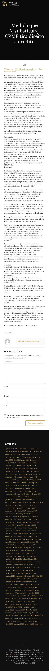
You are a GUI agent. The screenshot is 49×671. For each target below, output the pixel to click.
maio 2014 (9, 542)
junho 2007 (18, 607)
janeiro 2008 (9, 601)
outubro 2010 (10, 576)
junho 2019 (37, 494)
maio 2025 (9, 460)
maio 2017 (33, 514)
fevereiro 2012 (26, 562)
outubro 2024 (10, 466)
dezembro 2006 (31, 610)
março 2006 (18, 615)
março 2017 (17, 516)
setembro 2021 (10, 480)
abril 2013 (24, 550)
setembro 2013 (20, 548)
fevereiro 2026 (27, 451)
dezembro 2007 (20, 601)
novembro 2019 (22, 491)
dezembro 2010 (19, 573)
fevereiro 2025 (35, 460)
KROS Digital (12, 654)
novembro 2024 (31, 463)
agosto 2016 (21, 522)
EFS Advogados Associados (24, 69)
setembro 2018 (20, 502)
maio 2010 (17, 579)
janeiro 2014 (9, 545)
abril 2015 (8, 533)
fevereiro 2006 (28, 615)
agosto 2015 (9, 531)
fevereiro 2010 (10, 582)
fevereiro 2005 (19, 624)
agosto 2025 (21, 457)
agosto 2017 (9, 514)
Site (5, 406)
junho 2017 (26, 514)
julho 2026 (18, 449)
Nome (6, 387)
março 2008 (26, 598)
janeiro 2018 (20, 508)
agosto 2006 (33, 613)
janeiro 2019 (9, 499)
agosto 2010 (31, 576)
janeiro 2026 (37, 451)
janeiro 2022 (37, 474)
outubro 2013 (9, 548)
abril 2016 (29, 522)
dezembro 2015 (30, 525)
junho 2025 (38, 457)
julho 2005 (19, 621)
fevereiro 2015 (27, 533)
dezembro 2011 (10, 565)
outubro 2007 (10, 604)
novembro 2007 (32, 601)
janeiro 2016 (20, 525)
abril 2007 (35, 607)
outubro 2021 (32, 477)
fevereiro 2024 (10, 471)
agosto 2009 (10, 587)
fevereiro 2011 (33, 570)
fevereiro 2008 (36, 598)
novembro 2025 (22, 454)
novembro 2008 (22, 593)
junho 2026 (27, 449)
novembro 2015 (10, 528)
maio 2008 (9, 598)
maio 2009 (36, 587)
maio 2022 (37, 471)
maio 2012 (33, 559)
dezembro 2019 (10, 491)
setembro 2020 (26, 483)
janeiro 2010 (20, 582)
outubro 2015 (21, 528)
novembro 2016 (22, 519)
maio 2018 (17, 505)
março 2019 (25, 497)
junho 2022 (29, 471)
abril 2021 (16, 483)
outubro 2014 (32, 536)
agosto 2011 (20, 567)
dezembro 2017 (30, 508)
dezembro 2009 (31, 582)
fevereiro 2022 (27, 474)
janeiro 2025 (9, 463)
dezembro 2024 (20, 463)
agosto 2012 (9, 559)
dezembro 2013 (20, 545)
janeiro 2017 (36, 516)
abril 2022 (9, 474)
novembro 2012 (10, 556)
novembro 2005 (22, 618)
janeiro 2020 (30, 488)
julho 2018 (39, 502)
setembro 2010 (20, 576)
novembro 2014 (22, 536)
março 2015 (17, 533)
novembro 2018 (31, 499)
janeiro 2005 (29, 624)
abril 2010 (25, 579)
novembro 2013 (31, 545)
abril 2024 (33, 468)
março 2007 (9, 610)
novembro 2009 (11, 584)
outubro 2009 (22, 584)
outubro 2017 (21, 511)
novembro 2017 (10, 511)
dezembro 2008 (11, 593)
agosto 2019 (21, 494)
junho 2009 (28, 587)
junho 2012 (26, 559)
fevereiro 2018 (10, 508)
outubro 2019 (32, 491)
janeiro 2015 (36, 533)
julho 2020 (9, 485)
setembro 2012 (31, 556)
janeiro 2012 (36, 562)
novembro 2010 (31, 573)
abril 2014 (16, 542)
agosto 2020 (36, 483)
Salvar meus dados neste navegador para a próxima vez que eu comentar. (24, 416)
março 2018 (33, 505)
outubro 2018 (10, 502)
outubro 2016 (32, 519)
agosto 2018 (31, 502)
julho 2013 (38, 548)
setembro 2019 (10, 494)
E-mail (6, 396)
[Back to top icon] (24, 644)
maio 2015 (34, 531)
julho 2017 (18, 514)
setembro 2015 (32, 528)
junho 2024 (17, 468)
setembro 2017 (31, 511)
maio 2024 (25, 468)
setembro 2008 (11, 596)
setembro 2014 (10, 539)
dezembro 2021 (10, 477)
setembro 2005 (34, 618)
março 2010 (33, 579)
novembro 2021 (22, 477)
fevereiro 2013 (10, 553)
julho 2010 (39, 576)
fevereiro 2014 (34, 542)
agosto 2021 (21, 480)
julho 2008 (31, 596)
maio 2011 (8, 570)
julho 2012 (18, 559)
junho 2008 (39, 596)
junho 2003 (39, 624)
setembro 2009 (33, 584)
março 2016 (37, 522)
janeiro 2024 (20, 471)
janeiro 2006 (38, 615)
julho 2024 (9, 468)
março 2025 (25, 460)
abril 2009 (9, 590)
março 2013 (32, 550)
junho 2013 (9, 550)
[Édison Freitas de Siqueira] (10, 3)
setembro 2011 (10, 567)
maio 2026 (35, 449)
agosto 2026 (9, 449)
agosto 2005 (10, 621)
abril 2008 (17, 598)
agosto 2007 (32, 604)
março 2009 (18, 590)
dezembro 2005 (11, 618)
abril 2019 (16, 497)
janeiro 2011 (9, 573)
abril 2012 (8, 562)
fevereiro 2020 (20, 488)
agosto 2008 (21, 596)
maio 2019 (9, 497)
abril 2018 (24, 505)
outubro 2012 (21, 556)
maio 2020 (26, 485)
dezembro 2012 (30, 553)
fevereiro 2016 (10, 525)
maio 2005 (36, 621)
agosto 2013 (30, 548)
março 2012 (17, 562)
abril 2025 (17, 460)
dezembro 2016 (10, 519)
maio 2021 (8, 483)
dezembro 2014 (10, 536)
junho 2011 (36, 567)
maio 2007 (26, 607)
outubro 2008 (34, 593)
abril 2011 (16, 570)
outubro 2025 (33, 454)
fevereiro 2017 (26, 516)
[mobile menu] (46, 3)
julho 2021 (29, 480)
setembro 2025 (10, 457)
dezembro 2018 (20, 499)
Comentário (8, 362)
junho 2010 (9, 579)
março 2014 (25, 542)
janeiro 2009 (38, 590)
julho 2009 (19, 587)
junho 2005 (28, 621)
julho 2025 (30, 457)
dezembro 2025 (10, 454)
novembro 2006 (11, 613)
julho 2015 (18, 531)
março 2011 (24, 570)
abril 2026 (9, 451)
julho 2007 (9, 607)
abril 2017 (8, 516)
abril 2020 (34, 485)
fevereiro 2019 (34, 497)
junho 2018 (9, 505)
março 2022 (17, 474)
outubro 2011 (31, 565)
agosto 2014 (21, 539)
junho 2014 (37, 539)
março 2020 (9, 488)
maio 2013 (16, 550)
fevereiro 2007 (20, 610)
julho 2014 (29, 539)
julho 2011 (28, 567)
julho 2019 (29, 494)
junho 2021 (37, 480)
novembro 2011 (21, 565)
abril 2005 (9, 624)
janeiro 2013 (20, 553)
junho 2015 (26, 531)
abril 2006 (9, 615)
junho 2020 (18, 485)
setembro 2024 (21, 466)
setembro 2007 (21, 604)
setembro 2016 (10, 522)
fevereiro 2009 (28, 590)
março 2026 (17, 451)
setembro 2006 (22, 613)
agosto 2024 (31, 466)
